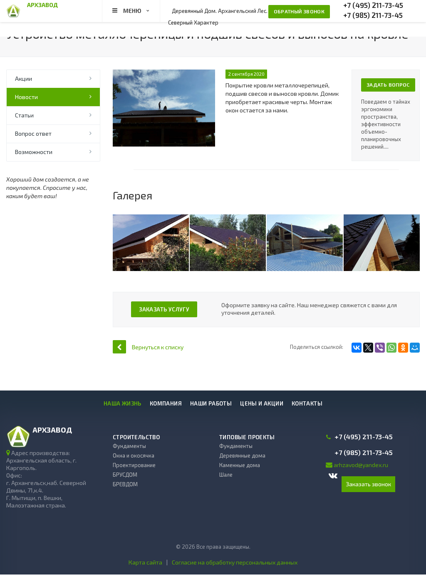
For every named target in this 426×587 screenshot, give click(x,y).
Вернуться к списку (157, 347)
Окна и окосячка (133, 455)
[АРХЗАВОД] (13, 10)
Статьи (24, 115)
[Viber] (380, 348)
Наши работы (211, 403)
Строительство (136, 437)
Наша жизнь (122, 403)
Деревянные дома (242, 455)
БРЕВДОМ (125, 484)
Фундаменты (129, 446)
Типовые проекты (247, 437)
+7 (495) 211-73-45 (373, 4)
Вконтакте (333, 476)
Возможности (33, 151)
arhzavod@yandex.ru (361, 464)
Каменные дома (239, 465)
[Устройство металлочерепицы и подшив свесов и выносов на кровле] (164, 73)
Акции (23, 78)
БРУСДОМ (125, 474)
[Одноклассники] (403, 348)
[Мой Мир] (415, 348)
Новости (26, 96)
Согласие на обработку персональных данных (234, 562)
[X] (368, 348)
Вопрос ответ (33, 133)
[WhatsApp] (391, 348)
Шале (226, 474)
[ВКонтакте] (357, 348)
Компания (166, 403)
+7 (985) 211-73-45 (373, 14)
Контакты (307, 403)
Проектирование (134, 465)
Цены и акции (261, 403)
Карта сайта (145, 562)
